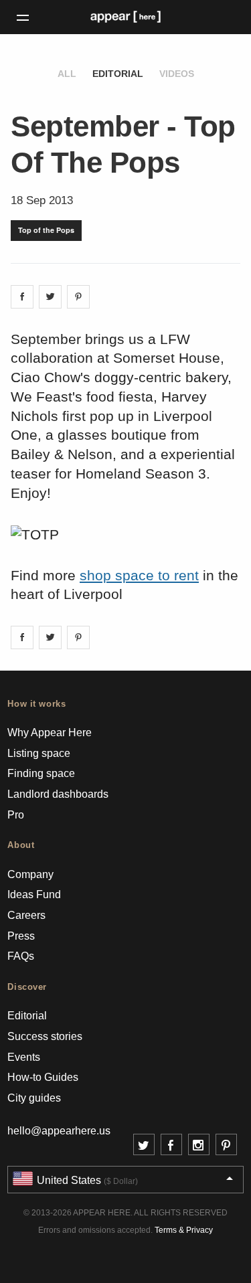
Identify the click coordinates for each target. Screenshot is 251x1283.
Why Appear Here (49, 732)
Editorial (117, 73)
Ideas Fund (34, 894)
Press (21, 936)
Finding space (41, 773)
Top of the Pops (46, 230)
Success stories (44, 1036)
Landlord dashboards (57, 794)
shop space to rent (139, 575)
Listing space (38, 753)
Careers (26, 915)
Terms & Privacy (184, 1230)
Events (23, 1057)
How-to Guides (42, 1077)
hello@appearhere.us (58, 1130)
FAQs (20, 956)
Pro (15, 815)
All (67, 73)
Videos (176, 73)
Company (30, 874)
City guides (34, 1098)
